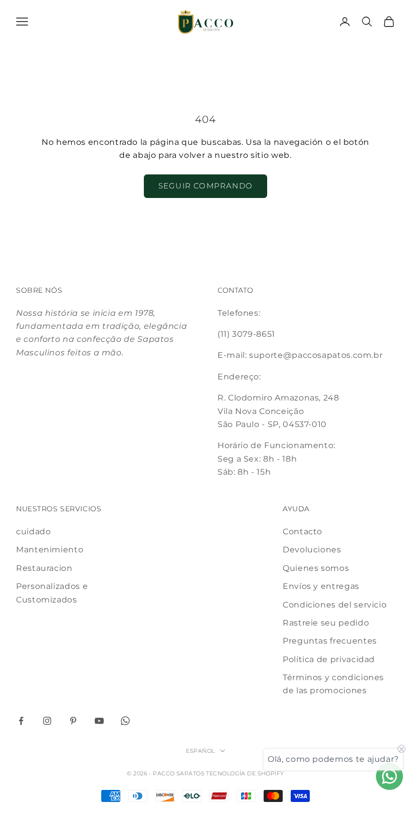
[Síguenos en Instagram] (47, 721)
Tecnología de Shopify (245, 773)
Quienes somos (316, 568)
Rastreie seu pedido (326, 623)
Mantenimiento (49, 549)
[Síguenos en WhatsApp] (125, 721)
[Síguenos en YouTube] (99, 721)
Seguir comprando (205, 185)
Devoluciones (312, 549)
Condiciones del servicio (334, 604)
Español (200, 750)
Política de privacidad (329, 659)
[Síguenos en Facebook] (21, 721)
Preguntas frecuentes (330, 641)
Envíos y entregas (321, 586)
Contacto (302, 531)
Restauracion (44, 568)
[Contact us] (389, 776)
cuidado (33, 531)
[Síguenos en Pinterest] (73, 721)
